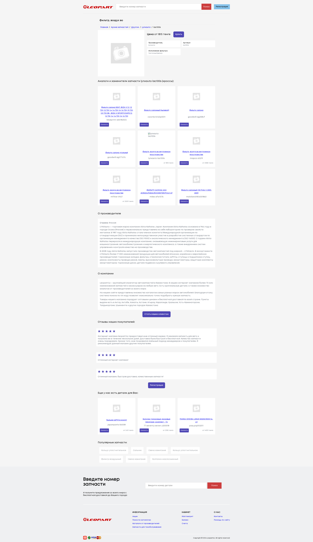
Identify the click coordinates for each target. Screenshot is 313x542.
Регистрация (222, 6)
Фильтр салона (196, 110)
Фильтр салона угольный (116, 152)
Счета (185, 523)
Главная (104, 27)
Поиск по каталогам (141, 520)
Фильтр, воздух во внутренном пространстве (156, 153)
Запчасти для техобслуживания (146, 527)
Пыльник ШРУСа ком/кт (116, 420)
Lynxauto (146, 27)
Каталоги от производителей (145, 523)
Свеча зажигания (157, 450)
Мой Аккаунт (187, 516)
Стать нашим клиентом (156, 314)
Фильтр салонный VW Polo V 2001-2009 (196, 191)
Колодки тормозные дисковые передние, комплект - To (156, 420)
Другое (135, 27)
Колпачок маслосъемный (165, 459)
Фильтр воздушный (111, 459)
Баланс (185, 520)
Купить (178, 34)
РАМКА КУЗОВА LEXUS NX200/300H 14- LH (196, 420)
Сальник (137, 450)
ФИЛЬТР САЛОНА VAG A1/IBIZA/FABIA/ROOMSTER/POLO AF (157, 191)
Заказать (104, 124)
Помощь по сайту (222, 520)
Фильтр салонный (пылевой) (156, 110)
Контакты (218, 516)
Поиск (206, 7)
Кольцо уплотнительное (113, 450)
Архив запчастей (119, 27)
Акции (135, 516)
